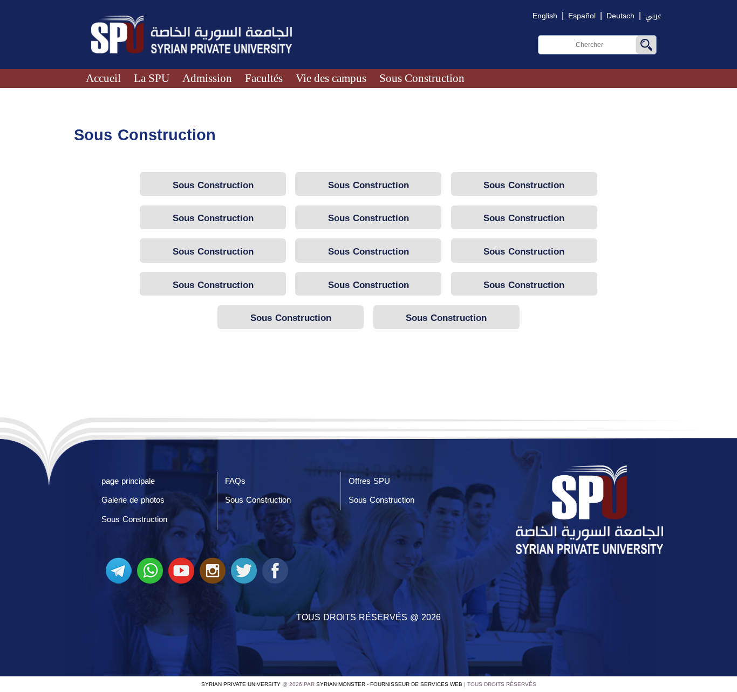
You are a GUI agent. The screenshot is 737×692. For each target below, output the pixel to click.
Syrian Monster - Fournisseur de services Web (389, 684)
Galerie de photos (133, 500)
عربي (653, 16)
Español (582, 16)
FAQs (235, 481)
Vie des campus (331, 78)
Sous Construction (422, 78)
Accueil (103, 78)
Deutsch (620, 16)
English (545, 16)
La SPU (151, 78)
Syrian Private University (241, 684)
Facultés (264, 78)
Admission (207, 78)
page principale (128, 481)
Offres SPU (369, 481)
